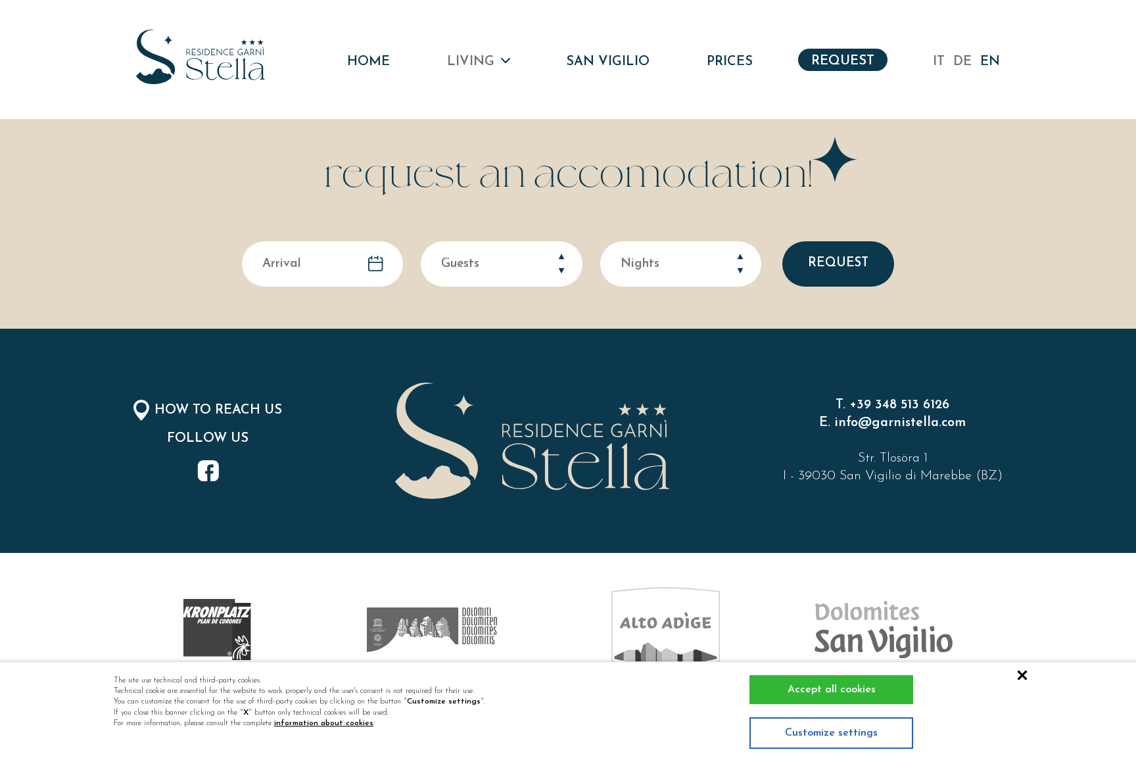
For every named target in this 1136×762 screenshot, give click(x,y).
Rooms (535, 99)
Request (842, 61)
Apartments (535, 135)
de (962, 61)
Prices (730, 61)
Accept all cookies (832, 689)
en (990, 61)
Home (368, 61)
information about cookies (323, 723)
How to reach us (218, 410)
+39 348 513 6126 (899, 405)
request (838, 263)
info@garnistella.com (900, 422)
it (939, 61)
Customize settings (831, 733)
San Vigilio (608, 61)
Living (470, 61)
